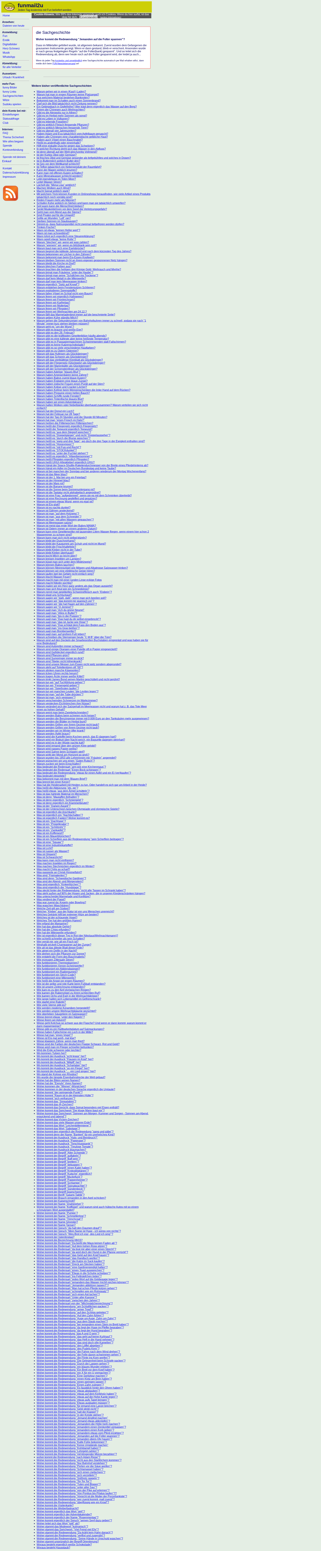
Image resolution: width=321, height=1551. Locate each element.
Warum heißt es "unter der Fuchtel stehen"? (62, 453)
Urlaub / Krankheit (13, 77)
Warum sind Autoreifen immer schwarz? (60, 646)
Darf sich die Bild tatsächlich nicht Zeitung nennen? (67, 103)
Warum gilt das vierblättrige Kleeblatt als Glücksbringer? (70, 359)
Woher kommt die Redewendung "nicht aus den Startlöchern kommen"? (79, 1460)
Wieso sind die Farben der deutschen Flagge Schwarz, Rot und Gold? (78, 1044)
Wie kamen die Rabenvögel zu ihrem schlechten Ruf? (68, 992)
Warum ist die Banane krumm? (55, 486)
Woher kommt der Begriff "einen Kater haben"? (64, 1167)
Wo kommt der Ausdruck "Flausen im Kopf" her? (65, 1059)
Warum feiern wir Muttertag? (53, 305)
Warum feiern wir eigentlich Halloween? (60, 296)
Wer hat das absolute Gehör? (54, 926)
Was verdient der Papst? (51, 899)
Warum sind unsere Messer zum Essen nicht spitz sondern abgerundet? (79, 664)
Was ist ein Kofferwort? (50, 833)
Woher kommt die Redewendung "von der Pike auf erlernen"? (73, 1490)
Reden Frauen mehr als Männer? (56, 200)
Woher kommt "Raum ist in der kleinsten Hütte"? (65, 1095)
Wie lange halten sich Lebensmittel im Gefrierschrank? (69, 998)
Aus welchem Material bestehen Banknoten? (63, 97)
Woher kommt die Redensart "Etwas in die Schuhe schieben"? (74, 1273)
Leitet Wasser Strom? (49, 182)
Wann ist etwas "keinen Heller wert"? (58, 230)
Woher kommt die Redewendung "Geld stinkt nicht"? (68, 1408)
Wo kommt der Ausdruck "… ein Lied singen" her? (66, 1071)
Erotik (6, 40)
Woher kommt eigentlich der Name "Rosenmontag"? (67, 1517)
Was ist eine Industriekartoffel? (55, 845)
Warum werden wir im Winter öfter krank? (61, 730)
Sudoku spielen (12, 104)
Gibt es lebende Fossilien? (52, 121)
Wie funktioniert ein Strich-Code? (56, 974)
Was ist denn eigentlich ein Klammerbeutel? (63, 803)
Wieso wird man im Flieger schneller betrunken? (65, 1047)
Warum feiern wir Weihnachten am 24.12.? (62, 311)
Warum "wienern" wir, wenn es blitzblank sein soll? (67, 245)
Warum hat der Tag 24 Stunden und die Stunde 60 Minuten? (72, 417)
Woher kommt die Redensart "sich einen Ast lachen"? (68, 1294)
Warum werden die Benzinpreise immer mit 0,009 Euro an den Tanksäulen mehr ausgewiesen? (93, 718)
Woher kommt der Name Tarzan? (56, 1225)
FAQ (5, 133)
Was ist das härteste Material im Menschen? (63, 793)
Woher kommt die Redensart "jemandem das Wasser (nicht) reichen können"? (83, 1282)
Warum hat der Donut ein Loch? (55, 411)
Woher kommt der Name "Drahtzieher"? (60, 1203)
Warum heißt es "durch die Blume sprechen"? (63, 438)
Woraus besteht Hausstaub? (53, 1547)
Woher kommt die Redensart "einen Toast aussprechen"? (70, 1270)
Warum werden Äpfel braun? (53, 733)
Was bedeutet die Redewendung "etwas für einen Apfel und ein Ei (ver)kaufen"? (84, 772)
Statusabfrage (11, 118)
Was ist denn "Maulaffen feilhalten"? (58, 797)
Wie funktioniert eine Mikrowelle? (56, 977)
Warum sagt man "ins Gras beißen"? (58, 628)
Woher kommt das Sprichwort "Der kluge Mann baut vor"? (71, 1110)
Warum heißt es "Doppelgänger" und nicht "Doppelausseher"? (73, 435)
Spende (7, 145)
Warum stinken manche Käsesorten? (58, 670)
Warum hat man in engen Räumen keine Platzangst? (68, 94)
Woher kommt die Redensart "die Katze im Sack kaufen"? (71, 1261)
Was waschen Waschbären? (53, 905)
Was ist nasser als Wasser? (53, 851)
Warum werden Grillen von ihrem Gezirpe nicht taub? (68, 724)
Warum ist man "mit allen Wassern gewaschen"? (65, 519)
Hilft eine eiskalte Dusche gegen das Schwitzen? (66, 145)
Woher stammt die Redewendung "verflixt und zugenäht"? (71, 1535)
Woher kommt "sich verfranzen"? (56, 1098)
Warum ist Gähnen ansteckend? (55, 510)
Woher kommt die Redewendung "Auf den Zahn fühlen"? (70, 1315)
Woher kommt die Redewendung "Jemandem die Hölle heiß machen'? (78, 1424)
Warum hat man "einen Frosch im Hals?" (61, 420)
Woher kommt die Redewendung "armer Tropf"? (65, 1309)
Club (5, 122)
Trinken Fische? (46, 227)
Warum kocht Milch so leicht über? (57, 555)
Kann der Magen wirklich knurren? (57, 169)
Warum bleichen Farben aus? (54, 266)
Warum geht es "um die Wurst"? (55, 326)
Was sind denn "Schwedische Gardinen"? (61, 878)
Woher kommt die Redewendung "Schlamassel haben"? (70, 1469)
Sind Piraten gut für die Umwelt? (56, 215)
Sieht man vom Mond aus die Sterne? (59, 212)
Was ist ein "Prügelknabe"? (53, 824)
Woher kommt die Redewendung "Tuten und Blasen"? (69, 1484)
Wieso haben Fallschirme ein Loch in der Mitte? (65, 1032)
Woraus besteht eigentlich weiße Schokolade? (64, 1544)
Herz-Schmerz (11, 48)
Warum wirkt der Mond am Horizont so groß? (63, 754)
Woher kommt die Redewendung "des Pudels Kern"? (68, 1348)
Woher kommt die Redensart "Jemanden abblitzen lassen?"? (73, 1285)
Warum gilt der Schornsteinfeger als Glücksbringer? (67, 368)
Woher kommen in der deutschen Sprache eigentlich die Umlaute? (76, 1089)
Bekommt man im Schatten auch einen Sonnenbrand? (69, 100)
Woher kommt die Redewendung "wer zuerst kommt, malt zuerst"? (76, 1499)
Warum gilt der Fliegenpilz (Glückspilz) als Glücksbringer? (71, 362)
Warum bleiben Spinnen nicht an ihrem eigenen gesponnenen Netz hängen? (82, 260)
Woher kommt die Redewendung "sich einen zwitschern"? (71, 1472)
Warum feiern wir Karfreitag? (53, 302)
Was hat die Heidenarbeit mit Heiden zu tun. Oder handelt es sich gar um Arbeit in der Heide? (92, 784)
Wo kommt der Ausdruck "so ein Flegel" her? (63, 1068)
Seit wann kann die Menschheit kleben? (60, 206)
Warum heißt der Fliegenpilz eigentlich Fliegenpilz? (67, 426)
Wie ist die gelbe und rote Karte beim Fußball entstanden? (71, 983)
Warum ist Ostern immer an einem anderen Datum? (67, 528)
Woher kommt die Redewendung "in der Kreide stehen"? (70, 1415)
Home (6, 15)
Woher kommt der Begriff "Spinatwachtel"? (62, 1185)
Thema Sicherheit (13, 137)
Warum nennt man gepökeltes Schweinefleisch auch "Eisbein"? (74, 592)
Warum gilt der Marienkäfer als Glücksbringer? (64, 365)
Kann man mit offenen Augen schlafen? (60, 172)
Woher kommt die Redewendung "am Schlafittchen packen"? (73, 1306)
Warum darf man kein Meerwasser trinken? (62, 281)
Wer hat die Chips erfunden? (54, 929)
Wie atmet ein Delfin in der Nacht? (57, 950)
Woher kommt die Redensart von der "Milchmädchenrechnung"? (75, 1303)
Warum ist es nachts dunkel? (54, 507)
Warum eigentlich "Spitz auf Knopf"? (58, 284)
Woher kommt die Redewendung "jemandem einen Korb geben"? (75, 1430)
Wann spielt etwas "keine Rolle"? (56, 239)
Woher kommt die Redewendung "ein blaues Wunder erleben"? (74, 1366)
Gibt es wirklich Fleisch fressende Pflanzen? (63, 124)
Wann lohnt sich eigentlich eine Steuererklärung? (66, 236)
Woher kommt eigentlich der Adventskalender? (64, 1514)
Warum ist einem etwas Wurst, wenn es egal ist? (65, 501)
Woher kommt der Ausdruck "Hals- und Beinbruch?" (67, 1137)
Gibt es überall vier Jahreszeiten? (56, 130)
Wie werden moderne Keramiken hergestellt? (63, 1008)
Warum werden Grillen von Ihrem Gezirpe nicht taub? (68, 727)
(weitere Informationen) (110, 17)
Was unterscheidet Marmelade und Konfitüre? (64, 896)
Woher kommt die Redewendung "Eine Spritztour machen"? (72, 1375)
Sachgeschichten (13, 95)
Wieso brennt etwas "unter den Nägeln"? (61, 1017)
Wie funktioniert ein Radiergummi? (57, 971)
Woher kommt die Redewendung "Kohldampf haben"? (69, 1448)
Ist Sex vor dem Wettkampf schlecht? (58, 163)
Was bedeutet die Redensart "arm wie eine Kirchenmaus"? (71, 766)
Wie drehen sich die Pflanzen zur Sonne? (61, 953)
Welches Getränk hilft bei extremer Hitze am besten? (68, 914)
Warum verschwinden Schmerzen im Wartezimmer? (67, 700)
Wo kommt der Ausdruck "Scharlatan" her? (62, 1065)
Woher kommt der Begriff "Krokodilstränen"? (63, 1170)
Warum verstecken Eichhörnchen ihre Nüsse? (64, 703)
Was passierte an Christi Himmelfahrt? (59, 872)
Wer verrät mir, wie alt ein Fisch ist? (57, 941)
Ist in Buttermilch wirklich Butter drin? (58, 160)
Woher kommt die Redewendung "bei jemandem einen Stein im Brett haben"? (83, 1324)
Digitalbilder (10, 44)
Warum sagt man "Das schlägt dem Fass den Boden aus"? (71, 625)
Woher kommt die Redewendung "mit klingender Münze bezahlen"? (77, 1454)
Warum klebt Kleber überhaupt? (55, 552)
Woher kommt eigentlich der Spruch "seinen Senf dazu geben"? (74, 1520)
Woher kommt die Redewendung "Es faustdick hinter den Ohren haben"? (80, 1387)
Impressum (9, 176)
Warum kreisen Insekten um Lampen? (59, 558)
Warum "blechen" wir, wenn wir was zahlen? (63, 242)
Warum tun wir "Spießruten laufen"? (58, 688)
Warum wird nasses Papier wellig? (57, 748)
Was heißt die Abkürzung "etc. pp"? (57, 787)
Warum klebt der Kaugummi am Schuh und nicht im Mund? (71, 543)
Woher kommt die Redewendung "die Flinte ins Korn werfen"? (73, 1357)
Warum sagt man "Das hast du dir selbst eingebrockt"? (69, 619)
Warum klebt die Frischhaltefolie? (56, 546)
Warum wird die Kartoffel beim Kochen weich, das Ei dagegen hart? (76, 736)
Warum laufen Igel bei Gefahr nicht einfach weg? (65, 573)
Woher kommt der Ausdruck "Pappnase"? (61, 1140)
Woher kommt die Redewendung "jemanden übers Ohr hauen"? (74, 1439)
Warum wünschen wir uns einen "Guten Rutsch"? (66, 760)
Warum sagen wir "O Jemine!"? (55, 607)
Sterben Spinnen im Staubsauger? (57, 221)
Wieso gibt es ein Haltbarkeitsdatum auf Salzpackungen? (70, 1029)
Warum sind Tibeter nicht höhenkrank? (59, 661)
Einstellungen (11, 114)
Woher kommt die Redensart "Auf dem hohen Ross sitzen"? (72, 1246)
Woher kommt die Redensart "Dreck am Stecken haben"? (70, 1264)
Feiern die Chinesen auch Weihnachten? (61, 109)
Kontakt (7, 168)
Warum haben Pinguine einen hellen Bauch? (63, 393)
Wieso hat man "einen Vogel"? (55, 1035)
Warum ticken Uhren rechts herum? (57, 673)
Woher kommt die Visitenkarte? (55, 1505)
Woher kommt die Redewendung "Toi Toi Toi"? (64, 1481)
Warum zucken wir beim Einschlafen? (59, 763)
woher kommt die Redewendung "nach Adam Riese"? (68, 1457)
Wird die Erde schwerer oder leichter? (59, 1050)
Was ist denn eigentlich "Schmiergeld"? (60, 800)
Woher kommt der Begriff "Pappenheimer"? (62, 1179)
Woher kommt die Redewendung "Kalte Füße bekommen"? (72, 1442)
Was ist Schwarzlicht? (50, 857)
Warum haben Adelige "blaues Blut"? (58, 371)
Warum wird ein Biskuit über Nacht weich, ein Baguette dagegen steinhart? (81, 739)
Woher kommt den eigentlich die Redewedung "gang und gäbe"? (75, 1131)
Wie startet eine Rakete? (51, 1002)
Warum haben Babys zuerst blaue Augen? (61, 377)
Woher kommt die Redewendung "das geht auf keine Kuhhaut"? (74, 1336)
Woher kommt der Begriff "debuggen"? (59, 1164)
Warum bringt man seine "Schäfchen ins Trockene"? (67, 275)
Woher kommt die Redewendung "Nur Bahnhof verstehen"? (72, 1463)
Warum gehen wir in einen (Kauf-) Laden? (61, 91)
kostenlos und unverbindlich (68, 60)
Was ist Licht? (45, 848)
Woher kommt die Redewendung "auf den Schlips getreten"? (73, 1312)
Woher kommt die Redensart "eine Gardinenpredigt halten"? (72, 1267)
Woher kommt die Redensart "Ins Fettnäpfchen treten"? (69, 1276)
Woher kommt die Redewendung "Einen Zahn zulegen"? (70, 1384)
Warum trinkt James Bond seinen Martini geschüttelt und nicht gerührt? (78, 679)
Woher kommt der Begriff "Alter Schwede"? (62, 1152)
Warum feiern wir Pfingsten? (53, 308)
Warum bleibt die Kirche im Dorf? (56, 263)
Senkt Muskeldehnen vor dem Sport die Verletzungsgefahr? (72, 209)
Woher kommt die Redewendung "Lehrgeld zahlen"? (68, 1451)
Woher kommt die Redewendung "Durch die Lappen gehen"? (73, 1363)
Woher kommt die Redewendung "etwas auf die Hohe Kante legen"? (77, 1396)
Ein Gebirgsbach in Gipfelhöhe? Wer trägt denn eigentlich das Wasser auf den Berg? (87, 106)
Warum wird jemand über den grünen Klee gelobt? (66, 745)
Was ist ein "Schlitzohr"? (51, 827)
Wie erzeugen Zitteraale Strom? (55, 959)
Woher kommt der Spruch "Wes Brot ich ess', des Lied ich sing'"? (75, 1234)
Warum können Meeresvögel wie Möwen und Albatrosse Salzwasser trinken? (82, 567)
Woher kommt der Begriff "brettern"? (58, 1161)
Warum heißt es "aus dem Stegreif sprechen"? (64, 432)
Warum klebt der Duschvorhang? (56, 540)
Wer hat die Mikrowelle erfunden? (56, 932)
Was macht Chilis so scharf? (53, 869)
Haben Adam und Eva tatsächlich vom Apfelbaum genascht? (72, 133)
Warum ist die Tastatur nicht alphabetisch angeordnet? (69, 492)
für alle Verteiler (12, 67)
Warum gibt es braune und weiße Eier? (60, 329)
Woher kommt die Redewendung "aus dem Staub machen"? (72, 1321)
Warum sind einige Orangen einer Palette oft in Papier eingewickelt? (77, 649)
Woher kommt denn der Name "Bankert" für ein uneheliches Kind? (76, 1134)
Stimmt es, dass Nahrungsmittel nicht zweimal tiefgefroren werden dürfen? (80, 224)
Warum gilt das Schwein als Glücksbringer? (62, 356)
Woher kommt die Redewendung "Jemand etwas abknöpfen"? (73, 1421)
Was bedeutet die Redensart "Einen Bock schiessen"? (69, 769)
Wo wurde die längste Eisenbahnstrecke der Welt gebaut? (71, 1077)
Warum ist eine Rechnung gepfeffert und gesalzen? (67, 498)
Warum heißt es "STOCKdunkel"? (57, 450)
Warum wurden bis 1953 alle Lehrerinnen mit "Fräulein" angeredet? (76, 757)
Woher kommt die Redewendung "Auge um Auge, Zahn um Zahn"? (76, 1318)
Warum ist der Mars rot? (51, 483)
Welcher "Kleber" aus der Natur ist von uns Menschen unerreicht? (75, 911)
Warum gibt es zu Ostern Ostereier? (58, 350)
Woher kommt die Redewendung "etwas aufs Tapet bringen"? (73, 1399)
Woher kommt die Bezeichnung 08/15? (60, 1240)
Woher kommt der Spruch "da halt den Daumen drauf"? (69, 1228)
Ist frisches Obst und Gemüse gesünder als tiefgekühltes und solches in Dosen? (84, 157)
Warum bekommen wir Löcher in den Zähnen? (64, 254)
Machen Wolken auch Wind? (54, 188)
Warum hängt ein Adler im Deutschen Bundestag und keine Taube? (76, 468)
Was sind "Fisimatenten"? (52, 875)
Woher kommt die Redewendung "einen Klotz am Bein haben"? (74, 1378)
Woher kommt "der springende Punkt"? (60, 1092)
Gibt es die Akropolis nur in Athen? (57, 112)
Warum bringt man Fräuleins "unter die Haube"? (65, 272)
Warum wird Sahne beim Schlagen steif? (61, 751)
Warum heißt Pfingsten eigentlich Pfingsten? (63, 459)
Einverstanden (88, 17)
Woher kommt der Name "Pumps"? (57, 1213)
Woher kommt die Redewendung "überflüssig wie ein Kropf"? (73, 1502)
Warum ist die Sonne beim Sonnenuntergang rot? (66, 489)
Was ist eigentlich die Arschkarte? (56, 812)
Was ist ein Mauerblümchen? (54, 836)
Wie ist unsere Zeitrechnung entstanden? (61, 986)
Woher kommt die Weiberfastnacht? (58, 1508)
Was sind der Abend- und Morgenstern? (60, 881)
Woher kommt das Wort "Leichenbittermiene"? (64, 1125)
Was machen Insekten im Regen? (56, 863)
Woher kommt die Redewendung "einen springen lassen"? (71, 1381)
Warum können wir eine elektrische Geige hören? (66, 570)
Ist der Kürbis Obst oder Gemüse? (57, 154)
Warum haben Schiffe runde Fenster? (59, 396)
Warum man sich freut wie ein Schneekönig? (63, 589)
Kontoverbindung (13, 149)
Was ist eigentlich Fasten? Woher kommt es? (63, 818)
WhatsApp (9, 56)
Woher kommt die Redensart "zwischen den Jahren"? (68, 1300)
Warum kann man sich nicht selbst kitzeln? (62, 537)
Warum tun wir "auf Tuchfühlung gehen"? (61, 682)
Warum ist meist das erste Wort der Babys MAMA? (66, 525)
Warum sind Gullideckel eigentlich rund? (60, 652)
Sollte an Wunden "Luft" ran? (54, 218)
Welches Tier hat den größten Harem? (59, 920)
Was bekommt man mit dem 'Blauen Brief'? (62, 778)
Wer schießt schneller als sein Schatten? (61, 938)
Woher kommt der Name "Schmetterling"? (61, 1216)
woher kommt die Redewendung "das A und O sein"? (68, 1333)
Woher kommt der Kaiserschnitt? (56, 1200)
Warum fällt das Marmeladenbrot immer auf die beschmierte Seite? (76, 314)
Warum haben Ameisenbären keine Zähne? (62, 374)
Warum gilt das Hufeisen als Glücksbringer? (62, 353)
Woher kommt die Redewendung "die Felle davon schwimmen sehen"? (79, 1354)
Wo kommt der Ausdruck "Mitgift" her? (59, 1062)
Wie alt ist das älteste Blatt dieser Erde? (60, 947)
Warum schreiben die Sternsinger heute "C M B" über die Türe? (74, 637)
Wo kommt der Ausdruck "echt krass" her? (61, 1056)
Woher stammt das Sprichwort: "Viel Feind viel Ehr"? (68, 1529)
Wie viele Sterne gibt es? (51, 1005)
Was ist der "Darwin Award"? (54, 806)
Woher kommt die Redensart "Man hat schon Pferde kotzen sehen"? (77, 1288)
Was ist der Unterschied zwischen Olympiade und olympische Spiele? (78, 809)
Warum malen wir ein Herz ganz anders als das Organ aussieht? (75, 585)
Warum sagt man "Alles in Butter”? (57, 613)
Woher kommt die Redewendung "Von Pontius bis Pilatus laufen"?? (77, 1493)
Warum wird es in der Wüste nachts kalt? (61, 742)
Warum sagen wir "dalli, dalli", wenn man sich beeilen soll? (71, 598)
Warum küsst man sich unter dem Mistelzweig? (64, 561)
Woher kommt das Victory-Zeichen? (58, 1119)
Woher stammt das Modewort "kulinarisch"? (62, 1526)
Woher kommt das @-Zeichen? (55, 1104)
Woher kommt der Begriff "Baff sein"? (58, 1158)
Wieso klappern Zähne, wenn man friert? (61, 1041)
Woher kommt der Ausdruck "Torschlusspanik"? (65, 1143)
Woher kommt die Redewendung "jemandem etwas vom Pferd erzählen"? (80, 1433)
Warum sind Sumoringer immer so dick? (60, 658)
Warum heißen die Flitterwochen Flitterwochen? (65, 423)
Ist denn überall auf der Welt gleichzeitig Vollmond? (67, 151)
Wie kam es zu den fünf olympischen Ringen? (64, 989)
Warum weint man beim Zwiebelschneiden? (62, 712)
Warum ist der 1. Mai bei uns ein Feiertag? (61, 477)
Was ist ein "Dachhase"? (51, 821)
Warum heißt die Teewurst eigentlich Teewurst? (64, 429)
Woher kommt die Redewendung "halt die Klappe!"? (67, 1411)
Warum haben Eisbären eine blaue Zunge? (62, 381)
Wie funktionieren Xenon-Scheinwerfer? (60, 965)
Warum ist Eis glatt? (48, 504)
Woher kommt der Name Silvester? (57, 1222)
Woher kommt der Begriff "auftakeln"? (59, 1155)
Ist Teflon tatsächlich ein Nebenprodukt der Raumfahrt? (69, 166)
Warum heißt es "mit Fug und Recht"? (59, 447)
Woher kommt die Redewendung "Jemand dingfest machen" (72, 1418)
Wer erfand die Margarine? (52, 923)
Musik (6, 52)
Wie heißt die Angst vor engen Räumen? (61, 980)
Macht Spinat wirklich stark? (53, 191)
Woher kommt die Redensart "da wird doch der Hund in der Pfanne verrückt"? (82, 1252)
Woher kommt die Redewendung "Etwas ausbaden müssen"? (73, 1402)
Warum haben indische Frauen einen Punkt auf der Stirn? (70, 384)
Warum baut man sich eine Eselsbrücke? (61, 248)
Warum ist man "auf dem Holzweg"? (58, 513)
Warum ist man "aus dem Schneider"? (59, 516)
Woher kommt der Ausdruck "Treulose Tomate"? (65, 1146)
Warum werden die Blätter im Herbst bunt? (62, 721)
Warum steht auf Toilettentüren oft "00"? (60, 667)
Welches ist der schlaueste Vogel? (57, 917)
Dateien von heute (13, 25)
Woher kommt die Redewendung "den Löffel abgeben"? (70, 1345)
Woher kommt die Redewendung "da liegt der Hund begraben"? (74, 1330)
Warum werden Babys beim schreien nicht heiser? (66, 715)
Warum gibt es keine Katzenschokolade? (61, 344)
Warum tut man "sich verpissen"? (56, 697)
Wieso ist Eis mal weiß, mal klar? (56, 1038)
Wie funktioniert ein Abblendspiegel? (58, 968)
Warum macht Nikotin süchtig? (55, 582)
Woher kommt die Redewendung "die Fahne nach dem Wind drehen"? (78, 1351)
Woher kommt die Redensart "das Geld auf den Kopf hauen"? (73, 1255)
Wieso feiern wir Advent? (51, 1020)
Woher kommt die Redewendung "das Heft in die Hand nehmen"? (75, 1339)
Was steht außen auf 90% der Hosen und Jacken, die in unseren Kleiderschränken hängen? (91, 893)
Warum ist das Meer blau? (52, 474)
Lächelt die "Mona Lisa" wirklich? (56, 185)
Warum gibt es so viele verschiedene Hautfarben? (66, 347)
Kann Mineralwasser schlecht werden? (60, 176)
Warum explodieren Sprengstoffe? (57, 290)
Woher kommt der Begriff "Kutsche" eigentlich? (64, 1173)
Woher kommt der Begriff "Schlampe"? (59, 1182)
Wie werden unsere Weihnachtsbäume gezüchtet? (66, 1011)
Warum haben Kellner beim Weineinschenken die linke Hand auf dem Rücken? (83, 390)
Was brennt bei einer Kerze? (53, 781)
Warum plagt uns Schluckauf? (54, 595)
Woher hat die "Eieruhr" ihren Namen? (59, 1083)
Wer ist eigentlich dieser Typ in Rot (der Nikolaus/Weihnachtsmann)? (77, 935)
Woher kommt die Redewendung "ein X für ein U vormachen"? (74, 1372)
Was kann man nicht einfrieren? (55, 860)
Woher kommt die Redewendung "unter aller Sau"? (67, 1487)
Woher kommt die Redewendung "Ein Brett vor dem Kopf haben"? (76, 1369)
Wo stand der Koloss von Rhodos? (57, 1074)
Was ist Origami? (47, 854)
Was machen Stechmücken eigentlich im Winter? (65, 866)
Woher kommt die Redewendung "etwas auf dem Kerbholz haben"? (77, 1393)
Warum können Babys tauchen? (55, 564)
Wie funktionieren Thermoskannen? (58, 962)
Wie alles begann (13, 141)
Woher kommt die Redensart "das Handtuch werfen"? (68, 1258)
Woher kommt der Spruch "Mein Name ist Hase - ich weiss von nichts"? (79, 1231)
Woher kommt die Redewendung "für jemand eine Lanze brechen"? (77, 1405)
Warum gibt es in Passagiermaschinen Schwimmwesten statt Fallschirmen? (81, 341)
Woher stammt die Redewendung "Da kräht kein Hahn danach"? (75, 1532)
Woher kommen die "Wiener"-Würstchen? (61, 1086)
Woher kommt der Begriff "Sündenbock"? (61, 1188)
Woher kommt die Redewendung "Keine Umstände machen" (72, 1445)
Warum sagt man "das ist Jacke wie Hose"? (62, 622)
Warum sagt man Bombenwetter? (56, 631)
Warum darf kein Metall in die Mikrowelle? (61, 278)
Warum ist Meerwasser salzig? (55, 522)
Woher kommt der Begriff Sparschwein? (60, 1191)
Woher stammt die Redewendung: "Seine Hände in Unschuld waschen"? (80, 1538)
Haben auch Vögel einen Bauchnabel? (60, 139)
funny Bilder (10, 87)
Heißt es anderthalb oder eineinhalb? (59, 142)
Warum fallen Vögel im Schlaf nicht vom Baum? (65, 293)
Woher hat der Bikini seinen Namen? (58, 1080)
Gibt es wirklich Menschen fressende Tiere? (62, 127)
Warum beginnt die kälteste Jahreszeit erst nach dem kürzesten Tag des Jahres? (84, 251)
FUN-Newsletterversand (63, 63)
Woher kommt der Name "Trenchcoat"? (60, 1219)
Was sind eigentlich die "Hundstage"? (59, 887)
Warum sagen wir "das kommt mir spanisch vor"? (65, 601)
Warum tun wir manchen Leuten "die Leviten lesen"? (67, 691)
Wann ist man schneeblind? (53, 233)
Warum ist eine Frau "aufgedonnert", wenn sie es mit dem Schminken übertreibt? (84, 495)
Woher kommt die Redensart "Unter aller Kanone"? (67, 1297)
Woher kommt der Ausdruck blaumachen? (61, 1149)
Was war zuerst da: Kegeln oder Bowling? (61, 902)
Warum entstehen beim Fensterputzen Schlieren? (66, 287)
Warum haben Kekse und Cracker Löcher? (62, 387)
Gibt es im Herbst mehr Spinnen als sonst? (62, 115)
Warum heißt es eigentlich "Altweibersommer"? (64, 456)
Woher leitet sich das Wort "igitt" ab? (58, 1523)
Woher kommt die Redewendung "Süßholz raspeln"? (68, 1478)
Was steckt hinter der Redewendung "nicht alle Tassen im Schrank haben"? (81, 890)
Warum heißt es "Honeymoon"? (55, 444)
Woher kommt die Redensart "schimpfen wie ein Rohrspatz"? (73, 1291)
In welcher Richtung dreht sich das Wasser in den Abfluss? (71, 148)
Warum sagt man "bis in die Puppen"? (59, 616)
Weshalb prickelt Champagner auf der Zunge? (64, 944)
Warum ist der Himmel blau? (53, 480)
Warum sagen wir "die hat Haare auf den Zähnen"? (67, 604)
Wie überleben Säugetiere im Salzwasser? (62, 1014)
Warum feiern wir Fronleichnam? (56, 299)
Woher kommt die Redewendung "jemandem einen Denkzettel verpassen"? (81, 1427)
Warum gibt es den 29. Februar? (56, 332)
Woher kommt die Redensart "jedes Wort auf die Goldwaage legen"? (77, 1279)
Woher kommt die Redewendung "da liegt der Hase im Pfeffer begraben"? (80, 1327)
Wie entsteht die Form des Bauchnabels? (61, 956)
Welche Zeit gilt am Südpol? (53, 908)
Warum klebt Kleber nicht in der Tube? (59, 549)
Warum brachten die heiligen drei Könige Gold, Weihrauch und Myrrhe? (79, 269)
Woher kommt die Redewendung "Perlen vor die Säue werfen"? (74, 1466)
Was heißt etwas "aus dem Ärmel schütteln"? (63, 790)
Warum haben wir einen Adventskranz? (60, 402)
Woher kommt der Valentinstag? (55, 1237)
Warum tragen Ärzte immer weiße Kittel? (60, 676)
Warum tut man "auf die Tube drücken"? (60, 694)
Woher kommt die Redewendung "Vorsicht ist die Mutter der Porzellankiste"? (82, 1496)
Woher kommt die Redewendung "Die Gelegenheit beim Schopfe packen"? (81, 1360)
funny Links (9, 91)
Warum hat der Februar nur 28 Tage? (58, 414)
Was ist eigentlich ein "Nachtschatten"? (60, 815)
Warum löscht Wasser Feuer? (54, 576)
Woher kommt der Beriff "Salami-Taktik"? (61, 1194)
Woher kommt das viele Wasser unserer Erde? (64, 1122)
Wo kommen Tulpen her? (51, 1053)
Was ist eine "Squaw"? (50, 842)
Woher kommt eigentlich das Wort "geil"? (61, 1511)
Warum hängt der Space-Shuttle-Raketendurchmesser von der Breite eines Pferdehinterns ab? (92, 465)
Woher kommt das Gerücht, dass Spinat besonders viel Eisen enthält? (78, 1107)
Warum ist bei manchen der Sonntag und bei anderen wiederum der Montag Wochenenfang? (91, 471)
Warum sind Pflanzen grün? (53, 655)
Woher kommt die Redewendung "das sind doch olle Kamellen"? (75, 1342)
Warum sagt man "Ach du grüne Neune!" (60, 610)
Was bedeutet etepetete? (51, 775)
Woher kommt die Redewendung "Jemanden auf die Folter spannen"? (78, 1436)
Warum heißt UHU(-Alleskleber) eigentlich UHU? (66, 462)
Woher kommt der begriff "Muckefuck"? (59, 1176)
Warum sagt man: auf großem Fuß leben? (61, 634)
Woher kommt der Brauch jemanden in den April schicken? (71, 1197)
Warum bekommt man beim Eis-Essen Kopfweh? (65, 257)
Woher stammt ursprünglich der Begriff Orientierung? (68, 1541)
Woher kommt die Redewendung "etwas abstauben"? (68, 1390)
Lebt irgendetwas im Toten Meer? (56, 179)
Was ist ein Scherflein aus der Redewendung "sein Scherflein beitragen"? (80, 839)
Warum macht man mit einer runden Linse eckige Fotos (69, 579)
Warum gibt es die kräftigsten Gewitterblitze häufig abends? (72, 335)
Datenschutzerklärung (16, 172)
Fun (5, 36)
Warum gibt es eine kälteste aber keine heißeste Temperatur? (73, 338)
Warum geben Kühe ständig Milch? (57, 317)
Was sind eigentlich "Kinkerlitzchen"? (59, 884)
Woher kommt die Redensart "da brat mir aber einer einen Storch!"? (76, 1249)
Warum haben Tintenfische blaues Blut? (60, 399)
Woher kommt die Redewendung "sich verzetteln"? (67, 1475)
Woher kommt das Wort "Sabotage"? (58, 1128)
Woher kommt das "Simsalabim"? (56, 1101)
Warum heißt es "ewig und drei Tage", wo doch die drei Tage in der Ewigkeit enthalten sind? (91, 441)
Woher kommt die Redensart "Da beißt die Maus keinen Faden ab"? (77, 1243)
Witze (6, 100)
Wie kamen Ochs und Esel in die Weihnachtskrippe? (68, 995)
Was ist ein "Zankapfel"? (51, 830)
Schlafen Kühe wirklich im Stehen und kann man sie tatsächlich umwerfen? (81, 203)
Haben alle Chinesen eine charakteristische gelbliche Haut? (72, 136)
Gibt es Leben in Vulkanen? (53, 118)
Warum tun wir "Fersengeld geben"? (58, 685)
